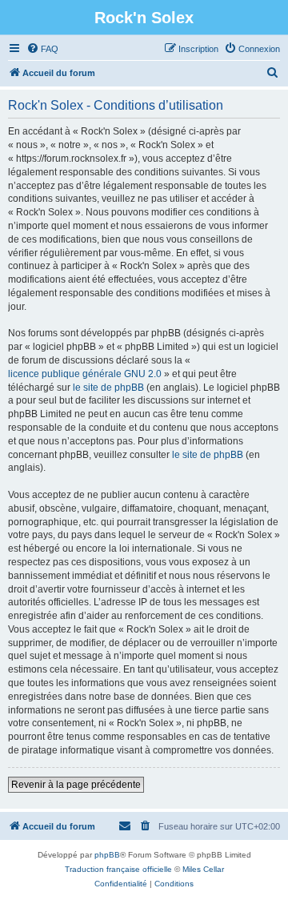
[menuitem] (42, 48)
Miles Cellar (203, 869)
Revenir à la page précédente (76, 784)
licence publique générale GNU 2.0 (85, 374)
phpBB (107, 854)
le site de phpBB (108, 387)
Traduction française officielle (118, 869)
